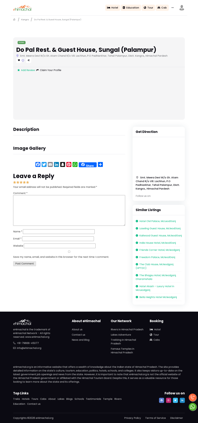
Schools (79, 399)
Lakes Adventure (121, 335)
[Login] (23, 60)
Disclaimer (176, 418)
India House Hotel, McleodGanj (157, 243)
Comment (20, 193)
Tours (34, 399)
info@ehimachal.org (29, 348)
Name (17, 231)
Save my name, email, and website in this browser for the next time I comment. (61, 257)
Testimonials (93, 399)
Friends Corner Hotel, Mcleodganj (159, 250)
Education (132, 7)
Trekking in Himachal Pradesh (123, 341)
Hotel (114, 7)
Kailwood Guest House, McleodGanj (160, 235)
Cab (164, 7)
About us (77, 329)
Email (17, 238)
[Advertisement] (99, 96)
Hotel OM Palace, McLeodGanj (157, 221)
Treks (16, 399)
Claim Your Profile (50, 70)
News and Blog (80, 340)
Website (18, 246)
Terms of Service (155, 418)
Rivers (118, 399)
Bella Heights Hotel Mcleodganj (158, 297)
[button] (182, 8)
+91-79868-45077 (28, 343)
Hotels (21, 42)
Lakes (61, 399)
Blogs (69, 399)
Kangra (25, 19)
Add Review (28, 70)
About (52, 399)
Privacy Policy (132, 418)
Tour (150, 7)
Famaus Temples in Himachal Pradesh (122, 350)
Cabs (156, 340)
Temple (107, 399)
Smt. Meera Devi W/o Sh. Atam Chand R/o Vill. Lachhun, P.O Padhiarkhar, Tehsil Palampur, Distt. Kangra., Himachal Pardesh (158, 183)
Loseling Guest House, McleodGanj (160, 228)
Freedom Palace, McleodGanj (157, 257)
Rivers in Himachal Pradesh (127, 329)
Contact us (78, 335)
